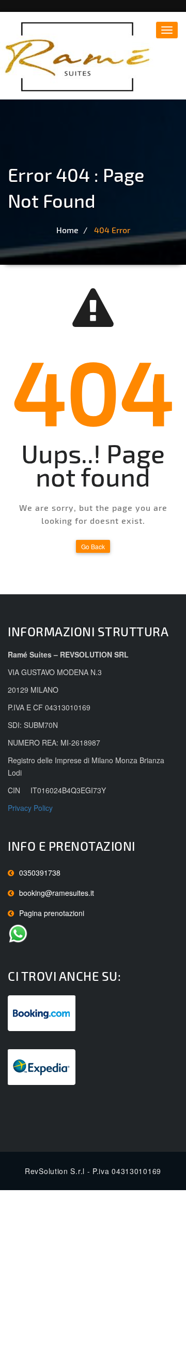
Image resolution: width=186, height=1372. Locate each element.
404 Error (112, 230)
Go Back (93, 546)
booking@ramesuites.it (56, 893)
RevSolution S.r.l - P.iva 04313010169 (93, 1171)
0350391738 (39, 872)
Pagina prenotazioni (51, 913)
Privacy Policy (30, 808)
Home (67, 230)
